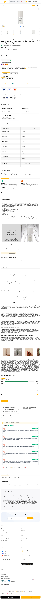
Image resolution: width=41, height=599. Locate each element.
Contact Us (3, 530)
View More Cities (4, 576)
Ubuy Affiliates (23, 542)
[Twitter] (11, 593)
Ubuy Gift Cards (24, 538)
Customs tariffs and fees (5, 538)
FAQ (22, 535)
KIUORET (31, 485)
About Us (3, 528)
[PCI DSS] (3, 581)
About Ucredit (23, 537)
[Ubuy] (4, 1)
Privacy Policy (19, 591)
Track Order (3, 537)
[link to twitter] (23, 26)
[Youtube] (10, 593)
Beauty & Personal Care (6, 477)
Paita (2, 569)
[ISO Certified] (11, 581)
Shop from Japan (17, 586)
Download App (24, 528)
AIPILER (3, 485)
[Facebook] (6, 593)
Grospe (8, 485)
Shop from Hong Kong (24, 586)
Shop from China (4, 587)
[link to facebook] (20, 26)
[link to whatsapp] (17, 26)
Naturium (3, 5)
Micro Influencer (4, 542)
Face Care (20, 477)
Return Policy (23, 533)
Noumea (2, 562)
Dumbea (2, 566)
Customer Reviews (24, 532)
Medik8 (26, 485)
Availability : (3, 52)
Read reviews (35, 425)
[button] (30, 1)
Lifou (2, 564)
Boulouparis (3, 574)
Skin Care (14, 477)
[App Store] (24, 564)
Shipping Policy (4, 540)
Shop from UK (10, 586)
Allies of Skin (20, 485)
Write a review (4, 401)
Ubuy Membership (4, 543)
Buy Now (14, 95)
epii (36, 485)
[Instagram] (8, 593)
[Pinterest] (13, 593)
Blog (22, 540)
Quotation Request (4, 532)
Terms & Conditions (12, 591)
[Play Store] (30, 564)
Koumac (2, 571)
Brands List (23, 530)
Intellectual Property (5, 533)
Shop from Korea (32, 586)
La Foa (2, 567)
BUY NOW (30, 597)
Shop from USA (3, 586)
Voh (2, 572)
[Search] (26, 1)
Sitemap (2, 535)
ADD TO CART (10, 597)
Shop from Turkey (11, 587)
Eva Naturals (14, 485)
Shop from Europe (19, 587)
